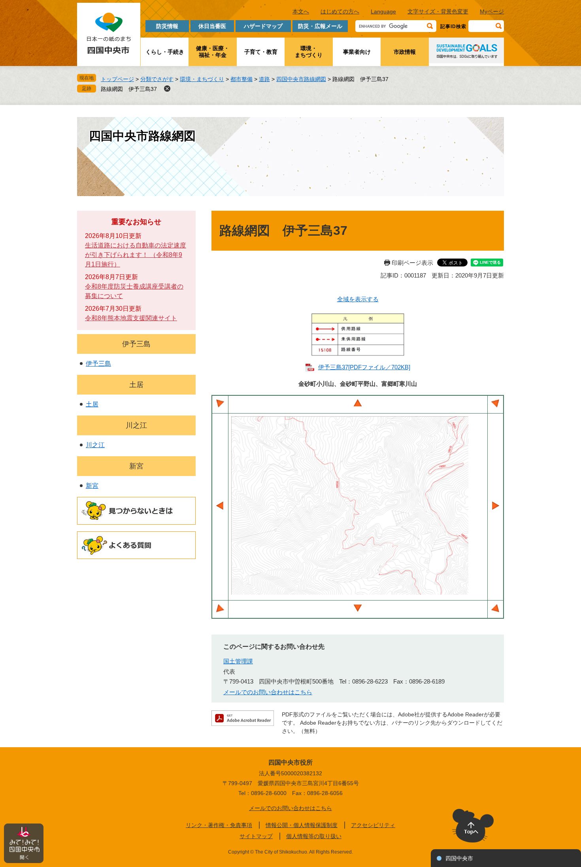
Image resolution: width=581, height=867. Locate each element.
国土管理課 (238, 661)
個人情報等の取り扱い (313, 836)
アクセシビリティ (373, 825)
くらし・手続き (164, 52)
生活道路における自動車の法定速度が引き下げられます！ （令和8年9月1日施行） (135, 255)
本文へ (300, 11)
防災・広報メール (320, 26)
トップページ (117, 79)
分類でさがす (157, 79)
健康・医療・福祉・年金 (212, 51)
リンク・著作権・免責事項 (219, 825)
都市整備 (241, 79)
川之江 (136, 425)
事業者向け (357, 52)
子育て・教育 (260, 52)
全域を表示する (358, 299)
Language (383, 11)
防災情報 (167, 26)
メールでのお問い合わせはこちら (267, 692)
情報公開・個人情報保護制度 (302, 825)
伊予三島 (136, 344)
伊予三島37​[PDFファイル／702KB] (364, 367)
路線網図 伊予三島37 (129, 89)
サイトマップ (256, 836)
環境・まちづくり (309, 51)
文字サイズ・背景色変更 (437, 11)
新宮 (136, 466)
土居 (136, 385)
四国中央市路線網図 (301, 79)
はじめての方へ (340, 11)
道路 (264, 79)
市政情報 (405, 52)
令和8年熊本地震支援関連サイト (131, 318)
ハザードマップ (263, 26)
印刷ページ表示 (412, 262)
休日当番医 (212, 26)
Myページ (492, 11)
